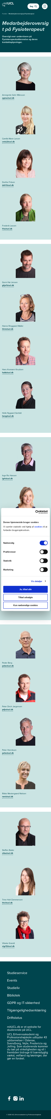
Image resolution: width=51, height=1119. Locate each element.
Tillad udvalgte (25, 597)
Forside (4, 14)
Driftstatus (14, 1017)
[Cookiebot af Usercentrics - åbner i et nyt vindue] (36, 512)
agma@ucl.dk (8, 98)
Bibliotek (13, 995)
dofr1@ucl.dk (8, 185)
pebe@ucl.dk (8, 665)
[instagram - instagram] (15, 1099)
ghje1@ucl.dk (8, 285)
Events (12, 980)
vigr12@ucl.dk (8, 946)
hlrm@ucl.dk (7, 329)
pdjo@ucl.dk (7, 709)
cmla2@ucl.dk (8, 141)
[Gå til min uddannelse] (8, 5)
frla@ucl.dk (7, 228)
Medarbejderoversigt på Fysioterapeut (21, 14)
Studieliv (13, 987)
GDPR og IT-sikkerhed (23, 1002)
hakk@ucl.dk (7, 372)
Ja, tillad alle (25, 589)
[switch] (44, 552)
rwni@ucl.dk (7, 796)
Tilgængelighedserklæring (26, 1010)
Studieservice (17, 972)
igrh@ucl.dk (7, 478)
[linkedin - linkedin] (21, 1099)
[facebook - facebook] (9, 1099)
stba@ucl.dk (7, 853)
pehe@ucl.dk (8, 753)
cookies (38, 526)
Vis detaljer (36, 581)
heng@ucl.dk (8, 416)
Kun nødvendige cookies (25, 605)
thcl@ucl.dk (7, 902)
